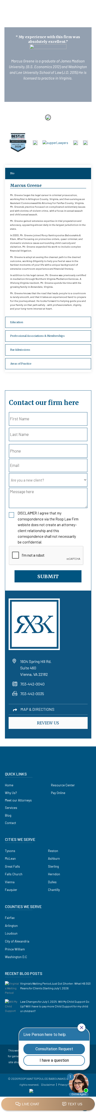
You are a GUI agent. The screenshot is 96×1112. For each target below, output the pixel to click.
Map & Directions (37, 709)
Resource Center (63, 785)
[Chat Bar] (48, 1104)
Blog (8, 815)
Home (9, 785)
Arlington (11, 926)
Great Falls (12, 866)
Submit (48, 576)
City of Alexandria (17, 941)
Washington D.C (16, 957)
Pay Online (58, 793)
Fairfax (10, 918)
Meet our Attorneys (18, 800)
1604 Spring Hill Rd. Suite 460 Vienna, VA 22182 (35, 668)
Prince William (15, 949)
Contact (10, 823)
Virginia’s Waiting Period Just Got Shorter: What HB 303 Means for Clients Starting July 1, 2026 (55, 986)
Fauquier (11, 890)
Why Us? (11, 793)
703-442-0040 (32, 684)
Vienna (10, 882)
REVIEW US (48, 722)
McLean (10, 858)
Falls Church (13, 874)
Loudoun (11, 933)
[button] (85, 9)
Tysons (10, 851)
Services (11, 808)
